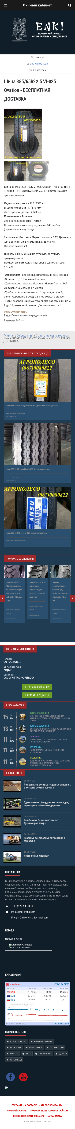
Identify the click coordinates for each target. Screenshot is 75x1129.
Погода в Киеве (13, 938)
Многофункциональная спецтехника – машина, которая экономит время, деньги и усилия (50, 718)
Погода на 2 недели (19, 947)
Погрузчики (45, 1053)
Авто (28, 1053)
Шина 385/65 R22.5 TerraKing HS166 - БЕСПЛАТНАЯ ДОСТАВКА (28, 469)
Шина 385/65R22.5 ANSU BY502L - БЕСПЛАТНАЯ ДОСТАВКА (26, 533)
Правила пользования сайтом (49, 1110)
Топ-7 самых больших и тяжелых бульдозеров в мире (41, 822)
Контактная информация (28, 1116)
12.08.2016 (31, 852)
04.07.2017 (31, 781)
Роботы (14, 1053)
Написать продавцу (37, 695)
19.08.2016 (31, 834)
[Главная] (39, 18)
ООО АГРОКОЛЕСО (39, 64)
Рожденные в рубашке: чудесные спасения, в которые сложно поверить (47, 786)
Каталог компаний (50, 1105)
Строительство (18, 1041)
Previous (2, 598)
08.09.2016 (31, 799)
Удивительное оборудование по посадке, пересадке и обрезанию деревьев (46, 804)
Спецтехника (36, 747)
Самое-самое (35, 1047)
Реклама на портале (24, 1105)
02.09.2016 (31, 816)
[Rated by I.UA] (6, 1087)
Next (72, 598)
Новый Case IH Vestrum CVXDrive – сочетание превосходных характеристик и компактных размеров (50, 763)
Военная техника (43, 1041)
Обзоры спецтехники (39, 713)
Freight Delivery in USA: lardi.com (29, 917)
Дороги (63, 1053)
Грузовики (15, 1047)
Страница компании (37, 687)
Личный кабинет (37, 5)
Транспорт (34, 737)
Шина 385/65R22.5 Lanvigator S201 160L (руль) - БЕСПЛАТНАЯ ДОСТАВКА (32, 406)
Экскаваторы (57, 1047)
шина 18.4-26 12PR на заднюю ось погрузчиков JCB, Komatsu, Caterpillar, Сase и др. (37, 589)
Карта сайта (54, 1116)
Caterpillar (16, 1060)
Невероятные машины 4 (36, 855)
